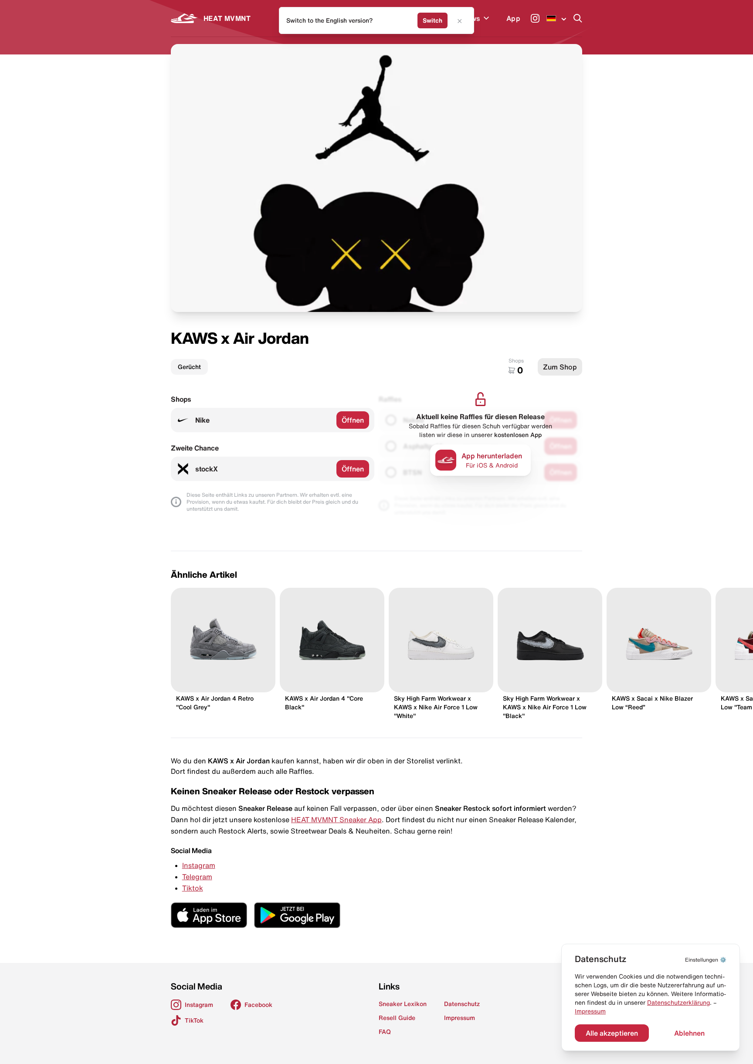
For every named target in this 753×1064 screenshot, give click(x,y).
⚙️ (705, 959)
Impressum (590, 1011)
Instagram (198, 865)
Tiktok (192, 887)
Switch (432, 20)
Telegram (197, 876)
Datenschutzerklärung (678, 1003)
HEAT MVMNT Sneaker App (336, 819)
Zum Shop (560, 366)
